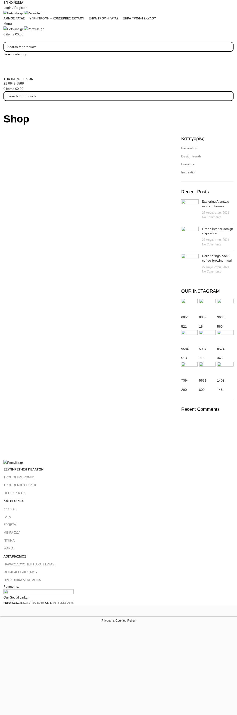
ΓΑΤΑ (7, 517)
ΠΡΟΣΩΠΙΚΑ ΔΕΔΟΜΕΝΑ (22, 580)
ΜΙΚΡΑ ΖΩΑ (11, 532)
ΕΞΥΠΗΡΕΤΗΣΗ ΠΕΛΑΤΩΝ (23, 469)
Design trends (191, 156)
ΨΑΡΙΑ (8, 548)
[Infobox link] (118, 302)
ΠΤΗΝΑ (9, 540)
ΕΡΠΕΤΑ (9, 525)
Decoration (189, 148)
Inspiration (188, 172)
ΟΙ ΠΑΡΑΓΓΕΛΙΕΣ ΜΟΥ (20, 572)
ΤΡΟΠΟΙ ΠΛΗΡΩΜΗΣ (19, 477)
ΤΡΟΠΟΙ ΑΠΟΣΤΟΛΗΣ (20, 485)
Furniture (188, 164)
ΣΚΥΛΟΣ (9, 509)
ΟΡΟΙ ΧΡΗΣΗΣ (14, 493)
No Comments (211, 217)
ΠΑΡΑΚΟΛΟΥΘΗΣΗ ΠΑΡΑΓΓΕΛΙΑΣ (28, 564)
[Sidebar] (6, 611)
